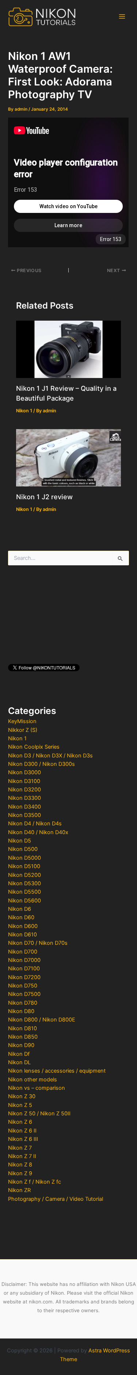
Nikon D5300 (24, 883)
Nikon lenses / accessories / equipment (57, 1070)
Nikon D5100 (24, 866)
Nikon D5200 (24, 875)
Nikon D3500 (24, 815)
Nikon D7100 (24, 968)
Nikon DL (19, 1062)
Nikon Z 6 (20, 1122)
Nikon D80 (21, 1011)
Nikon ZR (19, 1190)
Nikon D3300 (24, 798)
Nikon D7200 (24, 977)
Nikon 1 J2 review (44, 497)
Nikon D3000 (24, 772)
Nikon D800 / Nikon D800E (41, 1019)
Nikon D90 (21, 1045)
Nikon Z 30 (21, 1096)
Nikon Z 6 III (23, 1139)
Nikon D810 (22, 1028)
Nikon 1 (17, 738)
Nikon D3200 (24, 789)
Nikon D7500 (24, 994)
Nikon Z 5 (20, 1105)
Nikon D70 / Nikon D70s (38, 943)
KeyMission (22, 721)
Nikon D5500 (24, 892)
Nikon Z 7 (20, 1148)
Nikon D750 (22, 985)
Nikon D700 (22, 951)
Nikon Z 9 (20, 1173)
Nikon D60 (21, 917)
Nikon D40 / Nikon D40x (38, 832)
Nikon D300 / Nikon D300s (41, 764)
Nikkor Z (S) (22, 730)
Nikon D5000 (24, 858)
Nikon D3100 (24, 781)
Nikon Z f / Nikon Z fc (34, 1182)
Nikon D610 (22, 934)
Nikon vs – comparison (36, 1088)
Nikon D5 (19, 840)
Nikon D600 (23, 926)
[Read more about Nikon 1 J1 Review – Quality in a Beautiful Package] (68, 348)
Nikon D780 (22, 1003)
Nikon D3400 (24, 806)
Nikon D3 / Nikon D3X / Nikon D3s (50, 755)
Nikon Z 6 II (22, 1130)
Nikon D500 (23, 849)
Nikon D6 (19, 909)
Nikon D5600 (24, 900)
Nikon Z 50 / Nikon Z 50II (39, 1113)
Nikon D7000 (24, 960)
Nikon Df (19, 1054)
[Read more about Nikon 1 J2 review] (68, 457)
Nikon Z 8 (20, 1164)
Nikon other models (32, 1079)
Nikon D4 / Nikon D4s (35, 823)
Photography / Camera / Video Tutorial (55, 1199)
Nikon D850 (23, 1037)
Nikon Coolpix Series (34, 747)
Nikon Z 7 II (22, 1156)
